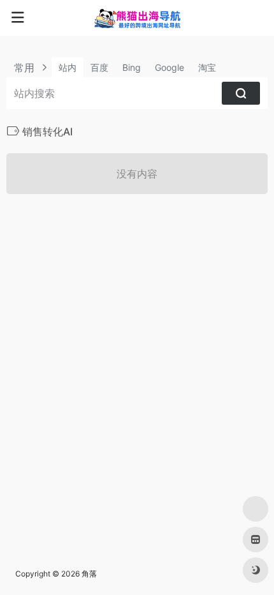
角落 (89, 573)
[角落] (137, 17)
